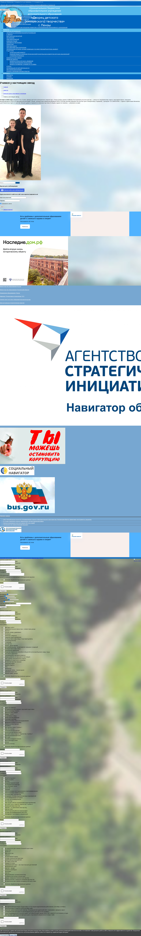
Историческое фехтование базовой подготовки (19, 848)
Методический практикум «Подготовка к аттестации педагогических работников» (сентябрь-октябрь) (35, 906)
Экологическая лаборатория (13, 732)
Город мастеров (9, 663)
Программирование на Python (14, 797)
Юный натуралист (10, 778)
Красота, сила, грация (11, 712)
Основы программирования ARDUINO (16, 812)
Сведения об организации (11, 31)
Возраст (3, 570)
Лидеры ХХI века (10, 863)
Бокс (6, 667)
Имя (16, 561)
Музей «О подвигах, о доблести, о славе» (23, 64)
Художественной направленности (18, 19)
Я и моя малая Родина (11, 856)
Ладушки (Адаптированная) (13, 637)
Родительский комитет (17, 52)
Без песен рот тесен (11, 786)
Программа (3, 624)
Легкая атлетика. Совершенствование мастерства (19, 879)
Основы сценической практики (14, 858)
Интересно (3, 594)
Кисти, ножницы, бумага (12, 711)
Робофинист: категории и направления (16, 814)
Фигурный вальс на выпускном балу (15, 874)
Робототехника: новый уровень (14, 793)
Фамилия (17, 563)
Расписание (10, 38)
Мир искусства (9, 853)
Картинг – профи (10, 868)
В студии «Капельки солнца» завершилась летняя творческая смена (23, 521)
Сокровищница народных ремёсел (15, 655)
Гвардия (7, 789)
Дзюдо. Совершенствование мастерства (17, 878)
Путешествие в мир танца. (13, 648)
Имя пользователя (5, 197)
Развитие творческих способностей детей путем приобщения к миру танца (27, 652)
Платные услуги (12, 46)
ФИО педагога (4, 898)
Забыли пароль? (8, 209)
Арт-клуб (7, 737)
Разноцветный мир (10, 719)
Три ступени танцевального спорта (15, 658)
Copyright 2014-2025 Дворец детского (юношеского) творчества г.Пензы (21, 558)
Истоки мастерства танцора (13, 662)
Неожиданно (4, 600)
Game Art (7, 788)
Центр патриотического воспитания (19, 24)
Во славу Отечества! (11, 861)
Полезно (2, 598)
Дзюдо (7, 742)
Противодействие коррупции (16, 47)
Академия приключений (12, 783)
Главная (5, 13)
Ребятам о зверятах (11, 635)
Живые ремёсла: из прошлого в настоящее (17, 657)
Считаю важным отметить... (8, 603)
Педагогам (10, 44)
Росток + (7, 630)
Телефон (3, 572)
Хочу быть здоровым (11, 653)
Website (2, 749)
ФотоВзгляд (8, 801)
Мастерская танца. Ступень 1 (13, 727)
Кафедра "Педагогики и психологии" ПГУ (12, 296)
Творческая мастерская (12, 724)
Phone (2, 820)
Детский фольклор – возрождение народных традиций (21, 647)
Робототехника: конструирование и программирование (21, 791)
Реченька (8, 634)
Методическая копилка (14, 69)
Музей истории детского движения (21, 61)
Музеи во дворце (12, 59)
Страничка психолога (17, 56)
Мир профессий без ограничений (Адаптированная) (20, 802)
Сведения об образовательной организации (21, 33)
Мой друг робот (9, 627)
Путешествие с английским (13, 794)
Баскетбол (8, 850)
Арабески (7, 851)
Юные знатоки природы (12, 717)
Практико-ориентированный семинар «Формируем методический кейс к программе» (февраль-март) (35, 910)
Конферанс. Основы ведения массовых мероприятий (20, 796)
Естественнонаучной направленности (19, 16)
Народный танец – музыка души (14, 670)
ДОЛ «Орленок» (11, 26)
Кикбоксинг (8, 668)
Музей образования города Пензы (21, 62)
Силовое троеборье (11, 869)
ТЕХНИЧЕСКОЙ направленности (16, 22)
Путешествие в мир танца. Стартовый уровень (19, 639)
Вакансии (10, 78)
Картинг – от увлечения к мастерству (16, 807)
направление (4, 904)
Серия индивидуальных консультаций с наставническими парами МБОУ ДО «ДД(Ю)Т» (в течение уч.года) (36, 913)
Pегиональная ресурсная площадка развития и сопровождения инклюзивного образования (37, 27)
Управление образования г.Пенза (10, 293)
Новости (6, 29)
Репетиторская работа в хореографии (16, 811)
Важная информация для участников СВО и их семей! (19, 523)
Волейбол (8, 725)
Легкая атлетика (10, 743)
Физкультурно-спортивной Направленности (21, 17)
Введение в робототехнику (13, 722)
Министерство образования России (10, 286)
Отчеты (9, 66)
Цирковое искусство (11, 671)
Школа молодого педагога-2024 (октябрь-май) (19, 908)
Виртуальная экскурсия (14, 36)
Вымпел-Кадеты (9, 665)
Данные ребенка (5, 565)
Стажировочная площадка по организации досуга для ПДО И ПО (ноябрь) (27, 911)
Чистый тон (8, 644)
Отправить (3, 591)
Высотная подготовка (11, 740)
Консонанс (8, 871)
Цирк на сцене (9, 779)
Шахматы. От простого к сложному (15, 660)
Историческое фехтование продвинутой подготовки (20, 881)
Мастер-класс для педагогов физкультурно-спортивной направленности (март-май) (29, 915)
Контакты (6, 73)
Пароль (2, 200)
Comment (2, 605)
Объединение (4, 575)
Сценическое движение (12, 650)
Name (1, 583)
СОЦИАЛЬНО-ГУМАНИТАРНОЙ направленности (21, 21)
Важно (2, 596)
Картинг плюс (9, 809)
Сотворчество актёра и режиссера (15, 876)
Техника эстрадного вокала (13, 739)
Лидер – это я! (9, 714)
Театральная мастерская (12, 730)
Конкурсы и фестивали (14, 58)
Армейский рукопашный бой (13, 860)
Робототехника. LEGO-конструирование (17, 721)
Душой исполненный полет (13, 735)
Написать (25, 226)
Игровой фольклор (10, 640)
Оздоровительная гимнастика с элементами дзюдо (20, 629)
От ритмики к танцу (11, 716)
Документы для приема (14, 42)
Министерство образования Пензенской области (14, 290)
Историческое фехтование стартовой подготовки (19, 709)
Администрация (12, 41)
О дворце (10, 34)
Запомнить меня (7, 203)
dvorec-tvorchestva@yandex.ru (39, 5)
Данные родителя (6, 559)
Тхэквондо (8, 642)
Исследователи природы (12, 784)
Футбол (7, 781)
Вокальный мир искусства (12, 806)
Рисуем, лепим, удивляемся (13, 632)
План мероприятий (13, 39)
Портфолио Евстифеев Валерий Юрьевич (15, 525)
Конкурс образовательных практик (18, 71)
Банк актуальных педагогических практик (12, 303)
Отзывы (9, 76)
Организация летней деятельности (18, 68)
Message (2, 887)
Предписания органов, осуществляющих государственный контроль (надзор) (32, 49)
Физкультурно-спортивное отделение (14, 93)
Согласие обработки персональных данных (18, 580)
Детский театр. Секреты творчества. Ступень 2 (19, 804)
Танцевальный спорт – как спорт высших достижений (21, 865)
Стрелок (7, 855)
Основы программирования (13, 799)
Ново (1, 602)
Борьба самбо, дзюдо (11, 673)
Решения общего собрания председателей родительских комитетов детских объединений (39, 54)
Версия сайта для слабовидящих (10, 5)
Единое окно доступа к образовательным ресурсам (15, 299)
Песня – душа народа (11, 645)
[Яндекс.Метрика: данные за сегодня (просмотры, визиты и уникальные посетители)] (137, 560)
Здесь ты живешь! (10, 707)
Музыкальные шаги (10, 866)
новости (5, 90)
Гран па (7, 873)
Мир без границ (9, 729)
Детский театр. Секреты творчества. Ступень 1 (19, 734)
